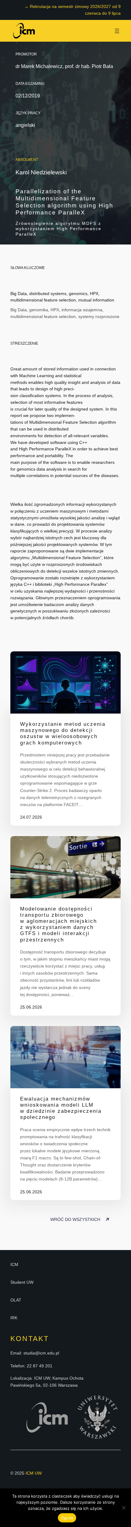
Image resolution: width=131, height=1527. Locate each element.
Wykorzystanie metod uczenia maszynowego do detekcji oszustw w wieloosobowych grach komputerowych (62, 733)
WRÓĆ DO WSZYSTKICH (75, 1219)
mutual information (96, 299)
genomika (38, 309)
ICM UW (34, 1473)
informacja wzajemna (82, 309)
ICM (14, 1264)
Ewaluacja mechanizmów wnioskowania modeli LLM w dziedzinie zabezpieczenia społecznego (60, 1108)
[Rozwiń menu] (117, 31)
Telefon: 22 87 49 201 (31, 1365)
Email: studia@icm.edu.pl (34, 1353)
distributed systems (47, 293)
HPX (94, 293)
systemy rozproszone (98, 316)
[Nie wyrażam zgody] (123, 1508)
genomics (78, 293)
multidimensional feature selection (43, 299)
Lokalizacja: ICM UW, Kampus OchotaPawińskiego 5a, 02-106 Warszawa (46, 1381)
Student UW (22, 1282)
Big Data (18, 293)
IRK (13, 1317)
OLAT (15, 1300)
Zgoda (67, 1517)
